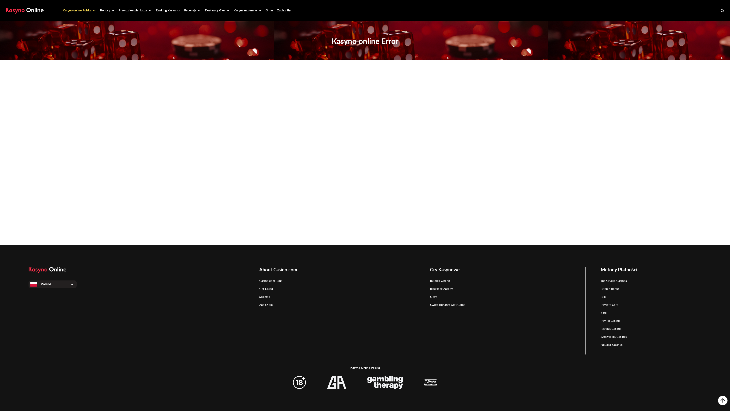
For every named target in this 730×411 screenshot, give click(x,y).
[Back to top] (723, 400)
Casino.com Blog (270, 280)
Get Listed (266, 288)
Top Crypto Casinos (614, 280)
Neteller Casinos (612, 344)
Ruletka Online (440, 280)
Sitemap (264, 296)
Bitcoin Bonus (610, 288)
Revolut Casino (611, 328)
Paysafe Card (609, 304)
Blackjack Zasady (441, 288)
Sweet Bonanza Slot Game (447, 304)
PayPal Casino (610, 320)
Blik (603, 296)
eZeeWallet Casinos (614, 336)
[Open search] (722, 11)
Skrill (604, 312)
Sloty (433, 296)
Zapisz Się (266, 304)
